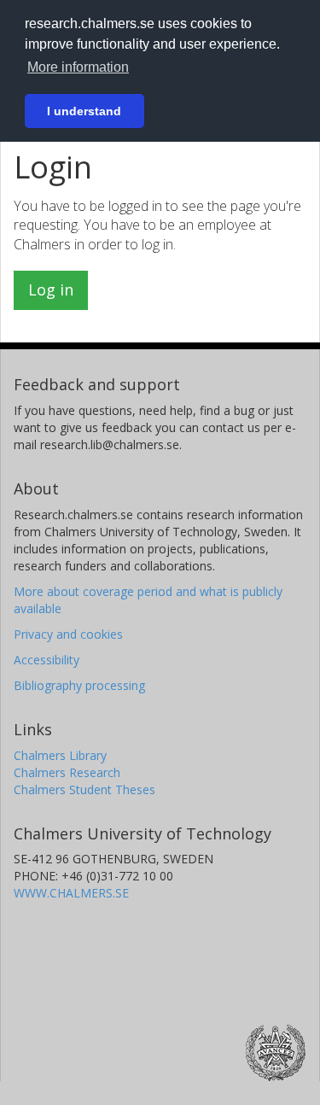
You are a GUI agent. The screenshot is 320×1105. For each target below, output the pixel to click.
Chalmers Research (67, 772)
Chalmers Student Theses (84, 789)
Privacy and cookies (68, 634)
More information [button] (78, 67)
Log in (50, 289)
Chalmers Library (60, 755)
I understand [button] (84, 111)
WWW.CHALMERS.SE (71, 893)
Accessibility (46, 660)
